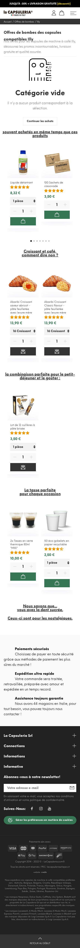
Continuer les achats (40, 121)
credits (44, 872)
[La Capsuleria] (19, 13)
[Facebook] (32, 809)
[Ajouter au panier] (23, 221)
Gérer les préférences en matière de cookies (44, 820)
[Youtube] (49, 809)
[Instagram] (41, 809)
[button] (31, 241)
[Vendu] (23, 351)
